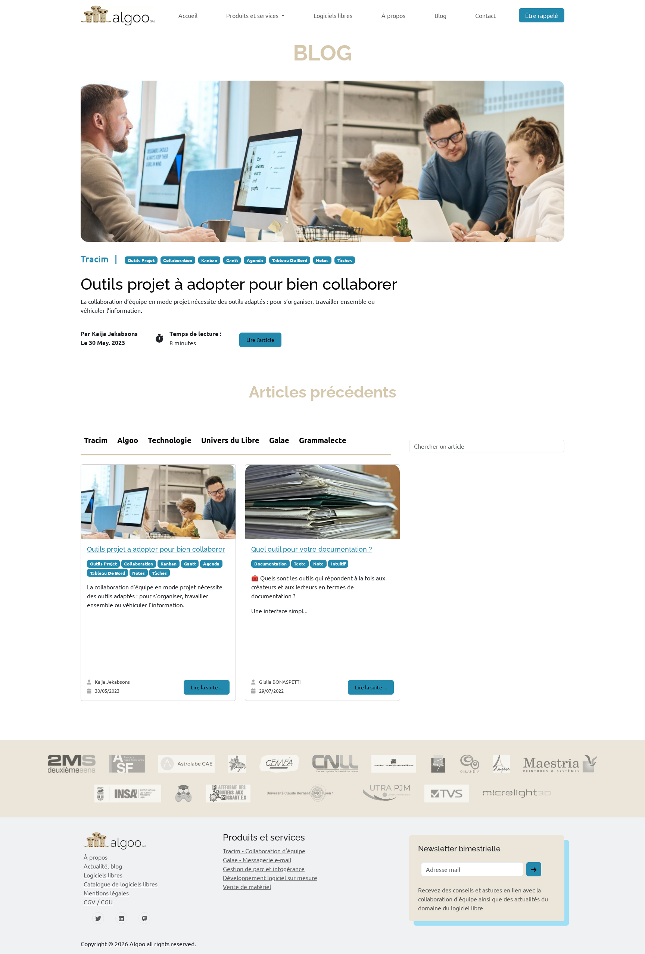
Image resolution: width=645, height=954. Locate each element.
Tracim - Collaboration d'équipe (264, 850)
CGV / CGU (98, 901)
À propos (393, 15)
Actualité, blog (103, 866)
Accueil (187, 15)
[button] (153, 840)
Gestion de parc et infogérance (264, 868)
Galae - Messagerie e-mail (257, 859)
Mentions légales (106, 893)
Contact (485, 15)
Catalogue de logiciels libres (121, 884)
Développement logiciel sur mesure (270, 877)
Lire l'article (260, 339)
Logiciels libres (333, 15)
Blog (440, 15)
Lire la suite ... (206, 687)
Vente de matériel (247, 886)
